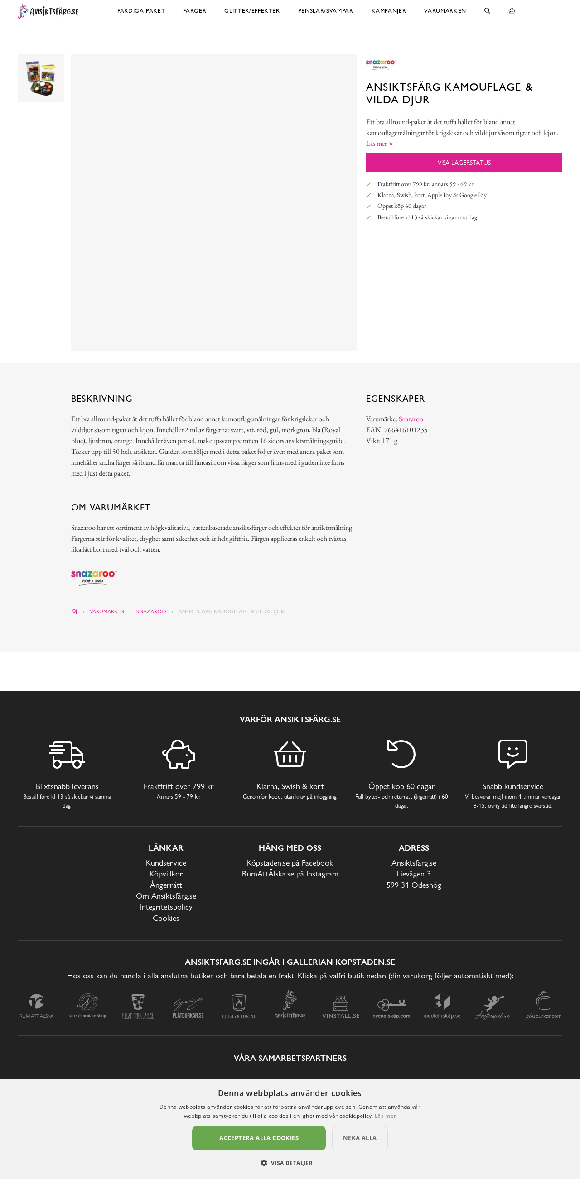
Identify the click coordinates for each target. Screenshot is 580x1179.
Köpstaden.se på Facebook (290, 862)
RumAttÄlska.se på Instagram (290, 873)
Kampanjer (389, 10)
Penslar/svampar (325, 10)
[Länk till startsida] (74, 611)
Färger (194, 10)
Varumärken (445, 10)
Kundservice (166, 862)
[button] (290, 1162)
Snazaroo (411, 418)
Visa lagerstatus (464, 162)
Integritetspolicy (166, 906)
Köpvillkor (166, 873)
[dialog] (290, 1129)
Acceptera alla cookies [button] (259, 1138)
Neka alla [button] (360, 1138)
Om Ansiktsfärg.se (166, 895)
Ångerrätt (166, 885)
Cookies (166, 918)
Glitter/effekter (252, 10)
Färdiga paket (141, 10)
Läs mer (385, 1116)
